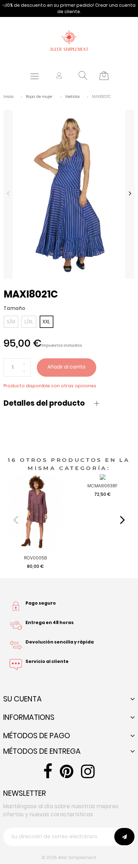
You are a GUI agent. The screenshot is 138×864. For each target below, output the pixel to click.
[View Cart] (104, 76)
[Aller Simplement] (69, 40)
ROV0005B (35, 558)
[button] (59, 76)
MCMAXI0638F (102, 486)
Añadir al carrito (66, 367)
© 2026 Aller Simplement (69, 857)
